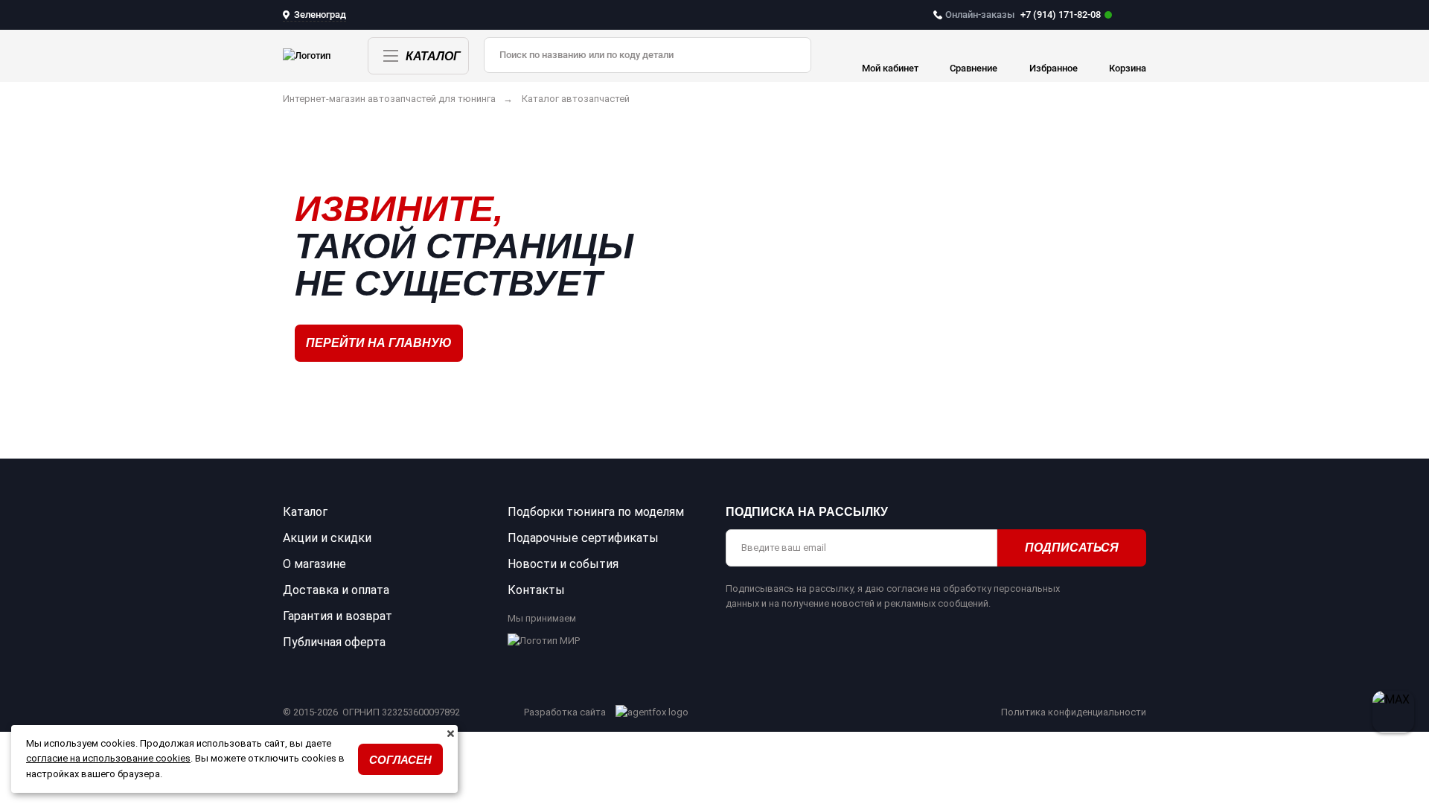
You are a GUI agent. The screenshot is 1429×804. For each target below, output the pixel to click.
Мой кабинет (890, 68)
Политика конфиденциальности (1073, 712)
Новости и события (563, 564)
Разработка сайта (566, 712)
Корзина (1127, 68)
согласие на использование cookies (108, 758)
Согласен (400, 759)
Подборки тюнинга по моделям (596, 512)
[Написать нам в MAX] (1393, 712)
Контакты (536, 590)
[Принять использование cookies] (451, 734)
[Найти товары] (788, 55)
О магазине (314, 564)
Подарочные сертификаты (583, 538)
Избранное (1053, 68)
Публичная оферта (334, 642)
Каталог (433, 56)
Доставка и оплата (336, 590)
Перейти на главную (379, 342)
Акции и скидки (327, 538)
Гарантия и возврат (337, 616)
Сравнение (973, 68)
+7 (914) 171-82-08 (1023, 14)
